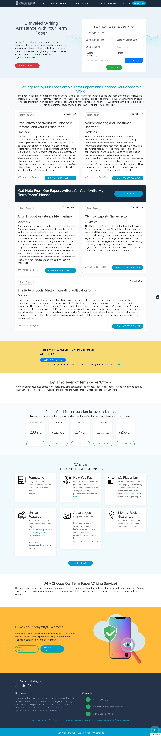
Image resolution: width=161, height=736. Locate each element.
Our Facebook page (103, 714)
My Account (126, 3)
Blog (89, 3)
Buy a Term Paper (27, 66)
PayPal (76, 497)
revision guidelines (39, 533)
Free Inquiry (97, 3)
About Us (80, 3)
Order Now (139, 3)
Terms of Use (46, 720)
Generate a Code (112, 364)
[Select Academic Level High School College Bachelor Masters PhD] (129, 39)
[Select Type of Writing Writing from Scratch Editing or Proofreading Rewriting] (114, 32)
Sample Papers (110, 3)
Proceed (114, 67)
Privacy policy (58, 720)
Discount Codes (103, 720)
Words (90, 53)
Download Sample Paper (60, 178)
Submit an (47, 649)
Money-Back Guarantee (74, 720)
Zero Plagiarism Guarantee (120, 720)
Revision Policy (89, 720)
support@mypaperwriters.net (108, 706)
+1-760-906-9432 (101, 699)
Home (44, 3)
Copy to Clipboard (53, 360)
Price (120, 53)
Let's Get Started (80, 563)
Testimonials (35, 720)
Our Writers (63, 3)
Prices (72, 3)
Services (52, 3)
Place (21, 649)
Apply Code (134, 60)
